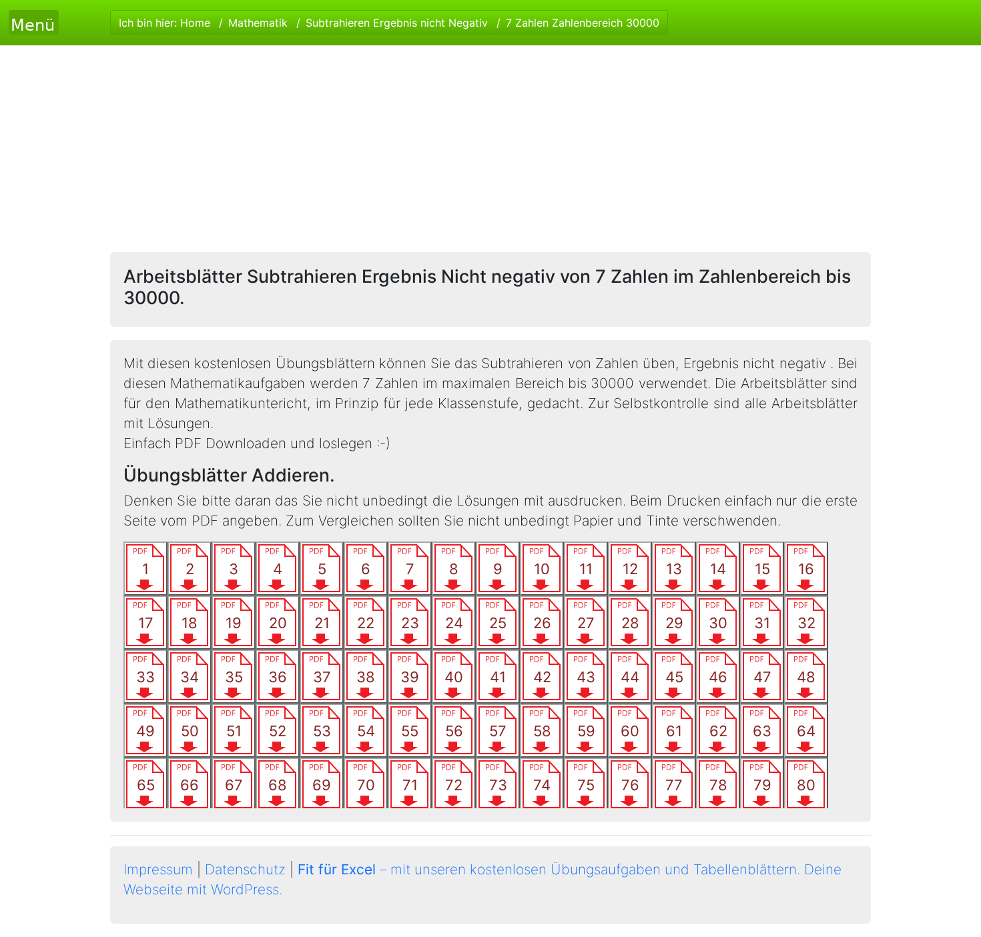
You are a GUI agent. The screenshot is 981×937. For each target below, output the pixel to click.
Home (195, 22)
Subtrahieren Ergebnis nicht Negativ (397, 22)
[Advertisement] (490, 145)
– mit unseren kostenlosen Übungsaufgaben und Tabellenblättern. (549, 869)
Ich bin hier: (389, 22)
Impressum (158, 869)
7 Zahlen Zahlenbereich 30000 (582, 22)
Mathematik (258, 22)
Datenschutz (245, 869)
